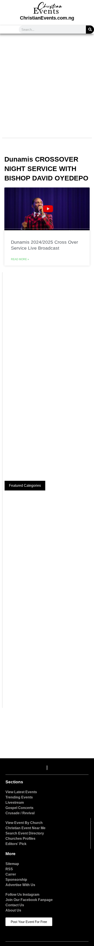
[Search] (90, 29)
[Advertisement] (47, 83)
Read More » (20, 259)
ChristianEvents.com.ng (47, 18)
